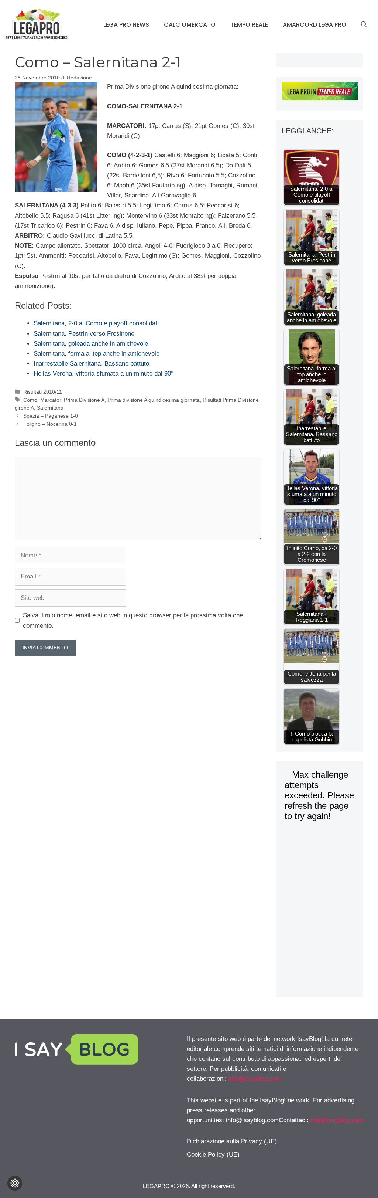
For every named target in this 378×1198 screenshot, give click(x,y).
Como (30, 400)
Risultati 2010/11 (42, 392)
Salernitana (50, 408)
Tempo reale (249, 24)
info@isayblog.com (254, 1078)
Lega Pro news (126, 24)
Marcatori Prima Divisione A (72, 400)
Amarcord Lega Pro (314, 24)
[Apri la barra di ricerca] (364, 25)
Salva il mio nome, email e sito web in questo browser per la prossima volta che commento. (133, 620)
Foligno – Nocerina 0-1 (50, 424)
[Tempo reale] (320, 92)
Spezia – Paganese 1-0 (50, 416)
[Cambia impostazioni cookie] (14, 1183)
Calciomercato (190, 24)
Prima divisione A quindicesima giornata (153, 400)
